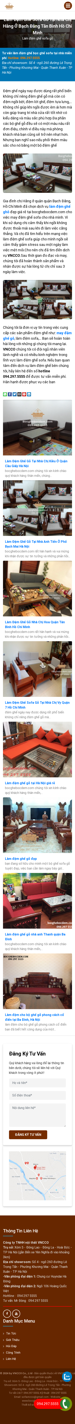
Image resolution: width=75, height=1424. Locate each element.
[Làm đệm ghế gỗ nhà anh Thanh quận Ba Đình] (37, 901)
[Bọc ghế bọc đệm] (9, 6)
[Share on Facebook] (10, 394)
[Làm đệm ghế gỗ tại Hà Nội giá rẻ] (37, 749)
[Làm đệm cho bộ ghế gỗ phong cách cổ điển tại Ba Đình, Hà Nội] (37, 981)
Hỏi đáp (11, 1346)
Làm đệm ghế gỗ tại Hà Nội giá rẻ (30, 783)
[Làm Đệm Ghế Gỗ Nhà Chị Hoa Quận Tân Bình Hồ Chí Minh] (37, 588)
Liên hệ (11, 1359)
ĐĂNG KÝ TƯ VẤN (28, 1135)
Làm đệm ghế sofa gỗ (37, 38)
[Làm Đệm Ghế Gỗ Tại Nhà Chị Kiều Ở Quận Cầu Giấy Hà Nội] (37, 427)
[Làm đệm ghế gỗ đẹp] (37, 825)
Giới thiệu (12, 1340)
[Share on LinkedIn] (29, 394)
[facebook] (7, 1314)
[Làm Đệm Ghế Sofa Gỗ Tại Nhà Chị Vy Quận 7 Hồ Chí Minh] (37, 669)
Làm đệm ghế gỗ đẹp (21, 859)
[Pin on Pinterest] (24, 394)
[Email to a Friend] (19, 394)
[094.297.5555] (67, 1377)
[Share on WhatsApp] (5, 394)
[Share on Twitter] (15, 394)
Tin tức (11, 1333)
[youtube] (16, 1314)
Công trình (13, 1352)
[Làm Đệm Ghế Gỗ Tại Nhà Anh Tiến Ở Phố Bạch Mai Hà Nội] (37, 508)
